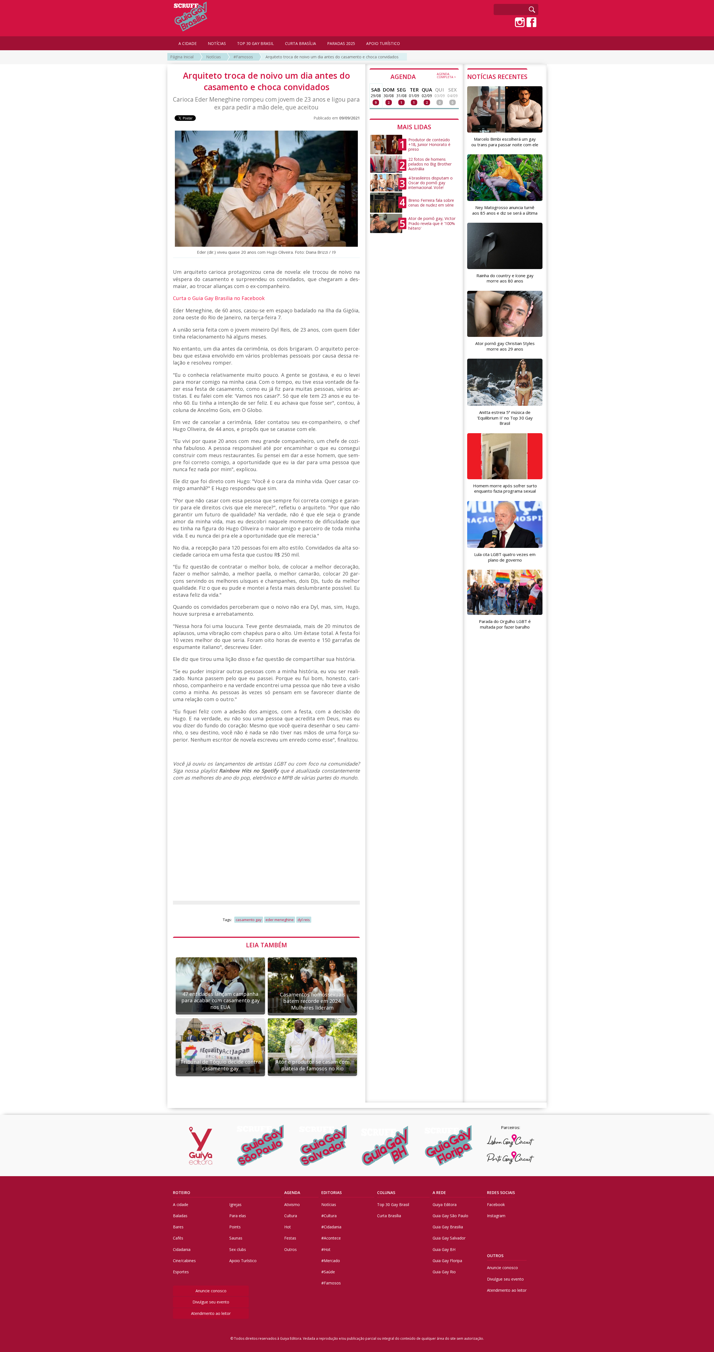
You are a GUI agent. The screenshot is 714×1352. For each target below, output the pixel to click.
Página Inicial (182, 56)
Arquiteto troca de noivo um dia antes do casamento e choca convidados (332, 56)
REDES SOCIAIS (501, 1192)
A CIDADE (187, 43)
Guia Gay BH (444, 1249)
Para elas (237, 1215)
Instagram (496, 1215)
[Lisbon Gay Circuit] (510, 1140)
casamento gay (249, 919)
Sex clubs (237, 1249)
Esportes (181, 1271)
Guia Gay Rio (444, 1271)
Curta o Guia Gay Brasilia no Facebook (219, 298)
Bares (178, 1226)
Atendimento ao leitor (211, 1313)
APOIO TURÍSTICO (383, 43)
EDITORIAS (331, 1192)
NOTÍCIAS (217, 43)
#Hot (326, 1249)
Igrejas (235, 1204)
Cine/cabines (184, 1260)
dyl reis (304, 919)
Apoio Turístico (243, 1260)
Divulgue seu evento (210, 1302)
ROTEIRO (181, 1192)
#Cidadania (331, 1226)
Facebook (496, 1204)
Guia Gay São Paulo (450, 1215)
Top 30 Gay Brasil (393, 1204)
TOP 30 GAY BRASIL (255, 43)
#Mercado (330, 1260)
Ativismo (292, 1204)
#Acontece (331, 1238)
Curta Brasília (389, 1215)
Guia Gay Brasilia (448, 1226)
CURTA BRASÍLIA (300, 43)
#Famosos (243, 56)
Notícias (213, 56)
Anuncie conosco (211, 1290)
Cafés (178, 1238)
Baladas (180, 1215)
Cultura (290, 1215)
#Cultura (329, 1215)
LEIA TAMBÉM (266, 945)
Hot (287, 1226)
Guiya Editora (445, 1204)
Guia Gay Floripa (447, 1260)
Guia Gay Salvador (449, 1238)
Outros (290, 1249)
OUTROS (495, 1255)
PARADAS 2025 (341, 43)
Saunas (235, 1238)
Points (235, 1226)
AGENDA (423, 76)
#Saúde (328, 1271)
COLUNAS (386, 1192)
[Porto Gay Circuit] (510, 1157)
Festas (290, 1238)
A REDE (439, 1192)
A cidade (180, 1204)
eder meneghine (280, 919)
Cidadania (181, 1249)
